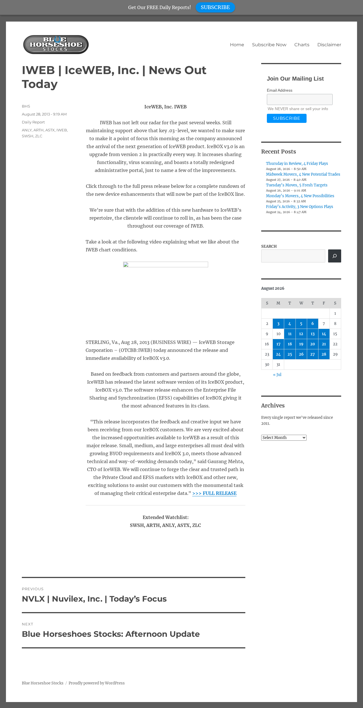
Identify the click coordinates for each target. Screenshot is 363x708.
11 (290, 333)
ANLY (27, 130)
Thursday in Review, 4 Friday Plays (297, 163)
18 (290, 344)
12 (301, 333)
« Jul (277, 374)
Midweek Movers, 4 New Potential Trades (303, 174)
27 (312, 354)
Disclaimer (329, 44)
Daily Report (33, 122)
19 (301, 344)
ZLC (38, 136)
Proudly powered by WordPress (97, 683)
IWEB (61, 130)
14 (324, 333)
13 (313, 333)
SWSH (27, 136)
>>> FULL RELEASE (214, 493)
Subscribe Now (269, 44)
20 (312, 344)
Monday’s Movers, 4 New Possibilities (300, 196)
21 (324, 344)
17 (278, 344)
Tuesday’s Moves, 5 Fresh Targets (297, 185)
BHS (26, 106)
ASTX (50, 130)
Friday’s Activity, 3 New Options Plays (299, 206)
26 (301, 354)
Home (237, 44)
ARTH (38, 130)
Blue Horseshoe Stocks (43, 683)
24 (278, 354)
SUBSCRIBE (215, 7)
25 (290, 354)
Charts (301, 44)
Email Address (279, 90)
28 (324, 354)
